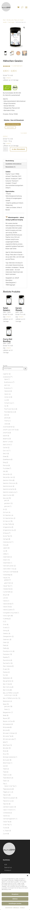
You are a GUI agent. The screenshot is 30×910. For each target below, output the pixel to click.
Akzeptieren (15, 894)
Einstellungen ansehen (15, 903)
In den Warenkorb (18, 149)
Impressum (22, 907)
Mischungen (11, 22)
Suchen (5, 366)
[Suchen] (25, 368)
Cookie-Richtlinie (8, 907)
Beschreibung (10, 161)
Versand (8, 78)
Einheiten (7, 120)
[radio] (13, 124)
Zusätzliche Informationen (13, 164)
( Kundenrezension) (16, 66)
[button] (27, 875)
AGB (5, 864)
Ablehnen (15, 899)
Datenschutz (16, 907)
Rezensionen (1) (10, 167)
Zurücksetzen (24, 133)
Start (4, 20)
